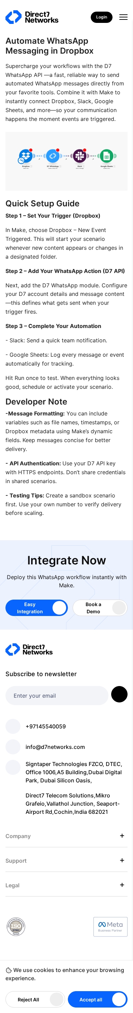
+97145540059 (46, 726)
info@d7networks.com (55, 746)
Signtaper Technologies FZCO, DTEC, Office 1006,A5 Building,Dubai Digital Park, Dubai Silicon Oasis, (74, 772)
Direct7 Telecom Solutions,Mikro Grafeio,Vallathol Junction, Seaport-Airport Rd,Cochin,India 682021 (73, 803)
